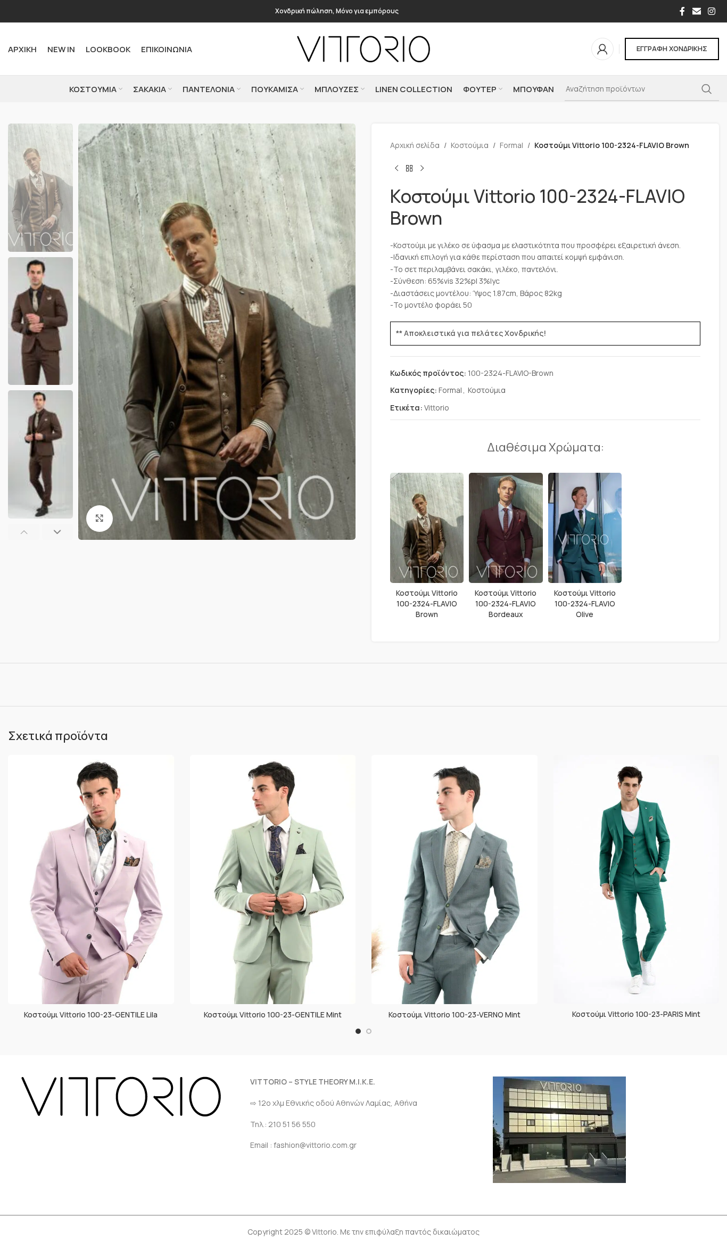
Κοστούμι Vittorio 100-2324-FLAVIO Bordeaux (505, 603)
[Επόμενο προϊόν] (422, 168)
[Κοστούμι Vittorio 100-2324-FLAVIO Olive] (585, 528)
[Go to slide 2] (368, 1031)
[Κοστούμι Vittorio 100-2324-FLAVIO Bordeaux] (505, 528)
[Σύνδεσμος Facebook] (682, 11)
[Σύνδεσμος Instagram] (712, 11)
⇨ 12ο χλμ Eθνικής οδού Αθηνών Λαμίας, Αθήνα (333, 1103)
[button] (23, 532)
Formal (511, 145)
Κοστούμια (470, 145)
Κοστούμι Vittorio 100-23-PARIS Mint (636, 1014)
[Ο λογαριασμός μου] (602, 49)
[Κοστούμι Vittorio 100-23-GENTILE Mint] (273, 879)
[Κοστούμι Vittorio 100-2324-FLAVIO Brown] (427, 528)
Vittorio (436, 407)
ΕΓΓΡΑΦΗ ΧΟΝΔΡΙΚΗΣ (672, 48)
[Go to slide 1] (358, 1031)
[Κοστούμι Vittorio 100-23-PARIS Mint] (636, 879)
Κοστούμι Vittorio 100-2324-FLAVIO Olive (585, 603)
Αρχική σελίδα (415, 145)
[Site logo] (363, 48)
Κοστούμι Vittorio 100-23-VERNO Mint (455, 1014)
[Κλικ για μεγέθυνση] (99, 518)
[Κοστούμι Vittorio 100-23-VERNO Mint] (454, 879)
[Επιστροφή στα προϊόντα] (409, 168)
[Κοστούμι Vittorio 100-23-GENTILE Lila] (91, 879)
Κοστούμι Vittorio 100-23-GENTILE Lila (91, 1014)
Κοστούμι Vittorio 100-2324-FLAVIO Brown (427, 603)
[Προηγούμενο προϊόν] (396, 168)
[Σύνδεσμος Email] (696, 11)
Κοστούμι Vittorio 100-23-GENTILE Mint (273, 1014)
